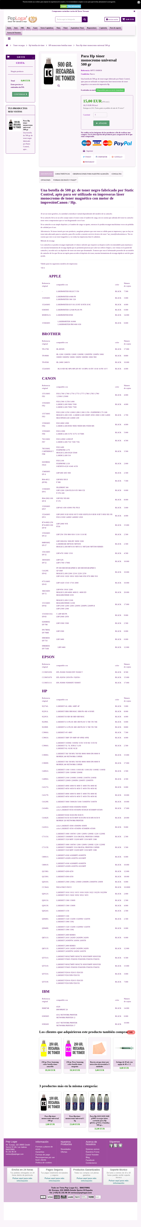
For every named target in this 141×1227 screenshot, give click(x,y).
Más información (74, 6)
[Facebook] (111, 1145)
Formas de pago (43, 1154)
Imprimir (89, 151)
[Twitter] (116, 1145)
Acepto (63, 6)
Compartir (102, 157)
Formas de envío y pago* (64, 180)
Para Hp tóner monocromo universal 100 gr (50, 1118)
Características (62, 174)
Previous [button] (129, 1032)
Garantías (40, 1152)
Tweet (88, 157)
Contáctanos (91, 1163)
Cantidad (86, 115)
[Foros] (120, 1145)
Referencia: (85, 70)
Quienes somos (92, 1149)
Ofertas (64, 1152)
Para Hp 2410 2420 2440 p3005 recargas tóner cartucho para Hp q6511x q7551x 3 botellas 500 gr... (99, 1120)
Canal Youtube (92, 1154)
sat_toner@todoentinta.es (117, 234)
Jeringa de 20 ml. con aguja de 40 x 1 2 (124, 1063)
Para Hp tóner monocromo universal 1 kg (75, 1118)
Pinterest (89, 162)
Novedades (66, 1149)
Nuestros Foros (92, 1152)
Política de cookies (44, 1162)
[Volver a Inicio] (7, 45)
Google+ (118, 157)
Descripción (46, 174)
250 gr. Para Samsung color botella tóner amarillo (50, 1064)
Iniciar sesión (113, 19)
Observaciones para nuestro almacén (91, 174)
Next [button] (133, 1032)
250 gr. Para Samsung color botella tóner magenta (74, 1064)
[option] (50, 1055)
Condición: (85, 74)
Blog (88, 1157)
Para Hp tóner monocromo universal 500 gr (28, 125)
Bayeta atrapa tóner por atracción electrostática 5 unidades (99, 1064)
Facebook (90, 1160)
